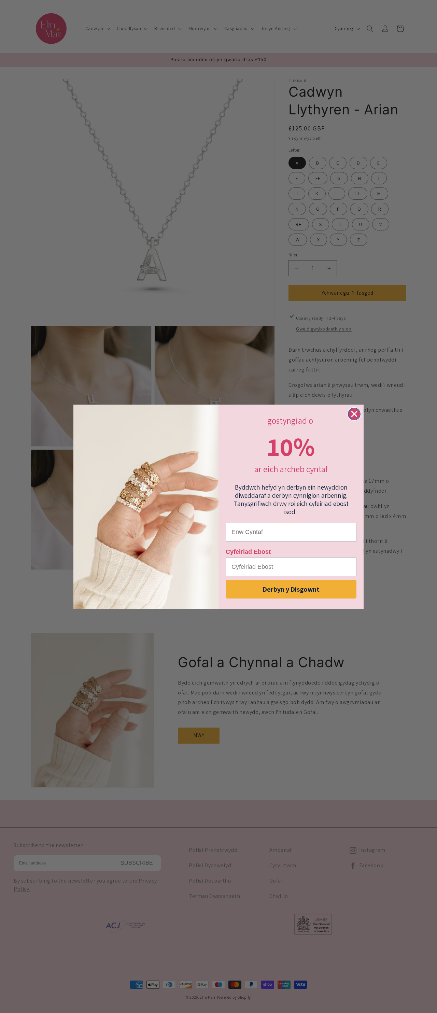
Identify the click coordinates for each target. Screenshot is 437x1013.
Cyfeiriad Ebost (248, 551)
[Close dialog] (354, 414)
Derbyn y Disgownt (291, 589)
